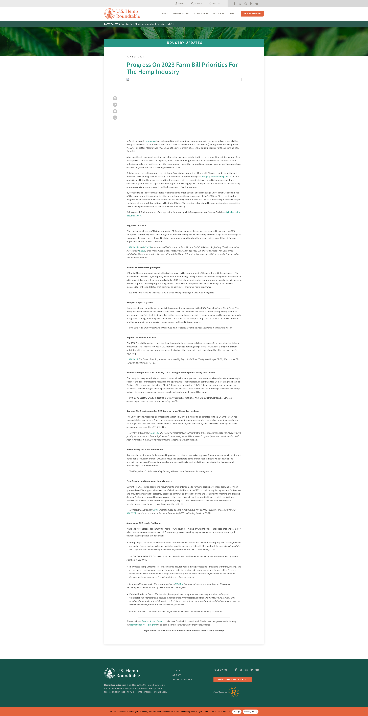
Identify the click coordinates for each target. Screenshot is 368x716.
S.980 (155, 509)
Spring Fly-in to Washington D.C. (216, 176)
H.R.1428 (133, 359)
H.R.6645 (155, 432)
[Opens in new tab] (234, 3)
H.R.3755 (131, 513)
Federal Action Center (153, 621)
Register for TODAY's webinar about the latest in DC (146, 24)
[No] (364, 711)
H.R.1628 (133, 247)
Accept (237, 711)
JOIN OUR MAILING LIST (232, 679)
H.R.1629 (146, 247)
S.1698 (142, 250)
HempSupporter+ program (143, 624)
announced (151, 140)
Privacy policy (250, 711)
